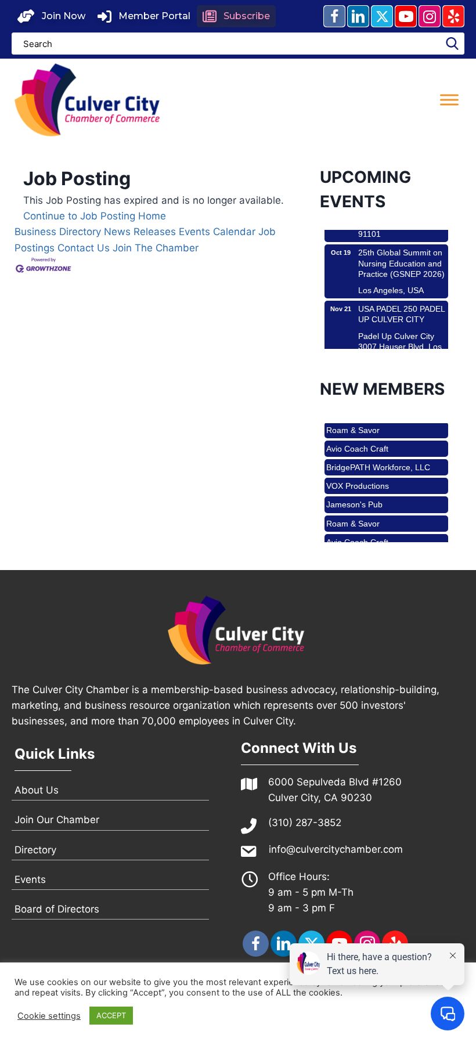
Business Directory (58, 231)
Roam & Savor (353, 423)
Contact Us (83, 248)
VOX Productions (357, 479)
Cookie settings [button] (49, 1016)
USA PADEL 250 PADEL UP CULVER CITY (401, 306)
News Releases (140, 231)
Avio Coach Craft (357, 441)
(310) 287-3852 (304, 822)
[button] (51, 16)
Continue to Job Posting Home (94, 216)
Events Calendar (217, 231)
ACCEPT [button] (111, 1015)
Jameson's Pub (354, 497)
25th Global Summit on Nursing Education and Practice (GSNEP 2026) (401, 255)
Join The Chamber (156, 248)
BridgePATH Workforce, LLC (378, 460)
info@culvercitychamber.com (336, 849)
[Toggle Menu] (449, 99)
